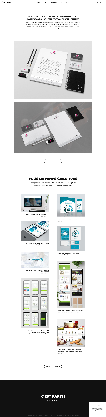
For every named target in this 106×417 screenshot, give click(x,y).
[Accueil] (6, 2)
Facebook (40, 415)
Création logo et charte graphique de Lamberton (100, 2)
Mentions (69, 415)
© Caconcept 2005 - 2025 (32, 415)
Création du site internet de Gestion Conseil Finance (97, 2)
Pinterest (51, 415)
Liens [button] (73, 415)
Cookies (77, 415)
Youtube (56, 415)
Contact (67, 2)
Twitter (64, 415)
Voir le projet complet (52, 161)
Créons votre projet (52, 400)
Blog (61, 2)
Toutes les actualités (52, 366)
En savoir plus (97, 410)
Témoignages (53, 2)
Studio (38, 2)
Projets (45, 2)
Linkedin (60, 415)
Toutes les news (103, 2)
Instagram (45, 415)
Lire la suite (45, 216)
